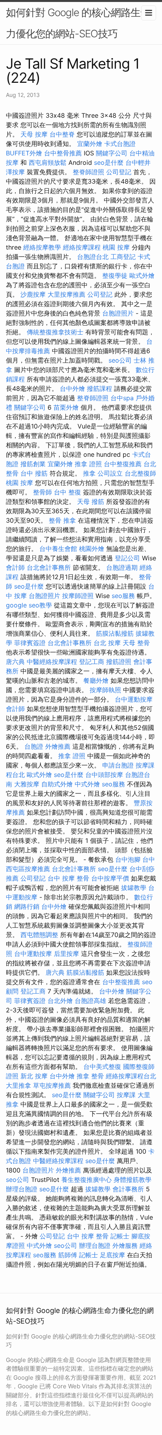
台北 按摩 (107, 643)
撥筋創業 (33, 464)
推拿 (89, 473)
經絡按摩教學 (42, 247)
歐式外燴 (142, 275)
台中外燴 (72, 388)
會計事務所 (128, 1189)
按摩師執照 (105, 690)
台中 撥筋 (34, 473)
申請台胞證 (118, 765)
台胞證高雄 (90, 1001)
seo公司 (120, 360)
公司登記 (118, 172)
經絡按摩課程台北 (131, 1076)
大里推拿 (18, 1085)
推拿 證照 (88, 464)
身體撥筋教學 (132, 1179)
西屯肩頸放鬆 (47, 162)
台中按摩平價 (110, 878)
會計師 (15, 567)
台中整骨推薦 (63, 153)
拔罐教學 (133, 888)
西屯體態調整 (39, 935)
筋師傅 (67, 1255)
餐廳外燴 (96, 680)
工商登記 (123, 257)
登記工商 (91, 662)
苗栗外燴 (66, 407)
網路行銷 (26, 906)
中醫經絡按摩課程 (52, 662)
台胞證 (33, 746)
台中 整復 (67, 492)
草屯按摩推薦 (52, 1085)
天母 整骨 (136, 643)
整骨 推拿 (62, 520)
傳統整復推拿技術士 (55, 332)
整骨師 (42, 492)
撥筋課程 (99, 388)
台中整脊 (62, 134)
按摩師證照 (78, 596)
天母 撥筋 (90, 501)
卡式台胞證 (120, 144)
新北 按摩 (34, 1076)
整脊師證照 (88, 172)
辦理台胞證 (21, 1189)
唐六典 (15, 662)
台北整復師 (140, 473)
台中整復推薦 (123, 464)
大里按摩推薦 (66, 294)
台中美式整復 (102, 1066)
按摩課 (126, 1095)
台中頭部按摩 (104, 775)
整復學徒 (114, 275)
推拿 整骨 (90, 1076)
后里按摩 (66, 953)
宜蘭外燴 (89, 144)
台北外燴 (60, 1001)
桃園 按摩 (116, 247)
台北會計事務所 (49, 567)
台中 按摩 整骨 (68, 878)
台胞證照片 (118, 313)
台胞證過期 (122, 567)
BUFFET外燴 (24, 153)
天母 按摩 (34, 134)
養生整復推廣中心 (86, 1179)
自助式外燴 (57, 784)
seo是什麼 (108, 162)
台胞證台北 (93, 257)
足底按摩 (112, 1255)
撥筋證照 (118, 662)
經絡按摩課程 (82, 247)
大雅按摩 (26, 784)
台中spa (122, 398)
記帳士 (119, 1236)
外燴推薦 (57, 746)
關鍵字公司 (111, 153)
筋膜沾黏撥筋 (115, 633)
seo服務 (123, 596)
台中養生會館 (58, 548)
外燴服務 (125, 1245)
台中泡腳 (127, 859)
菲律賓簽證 (30, 643)
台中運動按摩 (134, 699)
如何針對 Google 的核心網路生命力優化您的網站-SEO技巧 (78, 23)
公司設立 (110, 473)
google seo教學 (29, 605)
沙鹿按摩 (33, 294)
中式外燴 (87, 784)
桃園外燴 (91, 548)
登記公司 (127, 558)
